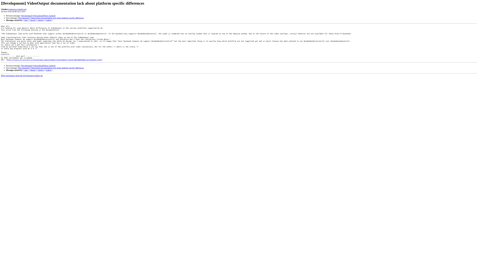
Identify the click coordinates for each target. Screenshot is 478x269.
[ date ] (26, 20)
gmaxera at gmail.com (17, 9)
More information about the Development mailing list (22, 76)
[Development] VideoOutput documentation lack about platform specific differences (51, 18)
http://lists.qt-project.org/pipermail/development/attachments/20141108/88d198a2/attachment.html (54, 60)
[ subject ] (41, 20)
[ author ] (48, 20)
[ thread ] (32, 20)
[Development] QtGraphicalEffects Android (38, 16)
